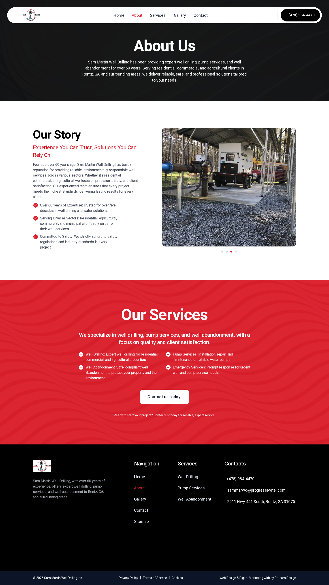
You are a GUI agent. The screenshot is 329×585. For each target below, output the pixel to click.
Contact (201, 15)
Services (158, 15)
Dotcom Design (285, 578)
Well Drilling (188, 476)
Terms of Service (155, 577)
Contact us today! (164, 396)
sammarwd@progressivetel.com (256, 490)
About (137, 15)
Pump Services (191, 488)
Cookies (177, 577)
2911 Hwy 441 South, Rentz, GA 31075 (261, 501)
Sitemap (141, 521)
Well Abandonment (194, 499)
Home (118, 15)
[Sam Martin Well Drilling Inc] (30, 15)
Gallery (180, 15)
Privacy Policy (128, 577)
